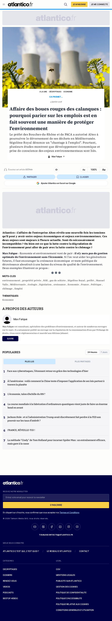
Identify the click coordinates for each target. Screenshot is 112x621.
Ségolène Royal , (77, 280)
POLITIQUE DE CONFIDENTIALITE (71, 592)
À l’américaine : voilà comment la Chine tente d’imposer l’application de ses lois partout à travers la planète (55, 383)
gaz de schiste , (59, 280)
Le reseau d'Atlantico (59, 551)
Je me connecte (99, 4)
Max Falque (57, 156)
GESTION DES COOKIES (67, 586)
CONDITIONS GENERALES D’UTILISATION (75, 610)
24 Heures (92, 352)
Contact (84, 551)
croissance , (61, 284)
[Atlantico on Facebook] (51, 526)
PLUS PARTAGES (82, 361)
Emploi (18, 288)
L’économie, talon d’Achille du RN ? (26, 394)
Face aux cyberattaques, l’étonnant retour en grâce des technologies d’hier (47, 371)
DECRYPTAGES (10, 569)
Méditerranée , (19, 284)
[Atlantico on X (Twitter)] (43, 526)
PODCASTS (8, 592)
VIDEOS (6, 586)
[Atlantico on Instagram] (68, 526)
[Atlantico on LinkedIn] (60, 526)
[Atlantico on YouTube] (77, 526)
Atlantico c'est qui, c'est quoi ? (21, 551)
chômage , (8, 288)
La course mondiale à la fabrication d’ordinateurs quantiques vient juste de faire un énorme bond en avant (57, 406)
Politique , (97, 284)
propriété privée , (32, 280)
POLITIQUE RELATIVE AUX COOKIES (72, 604)
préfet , (91, 280)
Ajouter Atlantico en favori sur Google (58, 183)
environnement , (12, 280)
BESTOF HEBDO (10, 598)
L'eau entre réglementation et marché (28, 333)
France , (86, 284)
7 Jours (104, 352)
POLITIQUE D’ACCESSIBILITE (69, 598)
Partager (31, 177)
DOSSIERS (7, 575)
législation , (46, 284)
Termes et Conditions (69, 512)
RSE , (46, 280)
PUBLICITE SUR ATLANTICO (69, 581)
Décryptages (55, 92)
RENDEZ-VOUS (9, 581)
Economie (68, 92)
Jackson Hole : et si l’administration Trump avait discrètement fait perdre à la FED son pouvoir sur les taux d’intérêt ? (54, 419)
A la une (43, 92)
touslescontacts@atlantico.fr (56, 535)
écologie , (33, 284)
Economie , (74, 284)
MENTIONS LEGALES (65, 575)
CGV (58, 569)
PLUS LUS (29, 361)
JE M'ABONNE (79, 4)
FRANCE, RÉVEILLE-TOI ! (21, 430)
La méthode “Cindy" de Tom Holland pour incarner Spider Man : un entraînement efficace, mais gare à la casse (56, 442)
